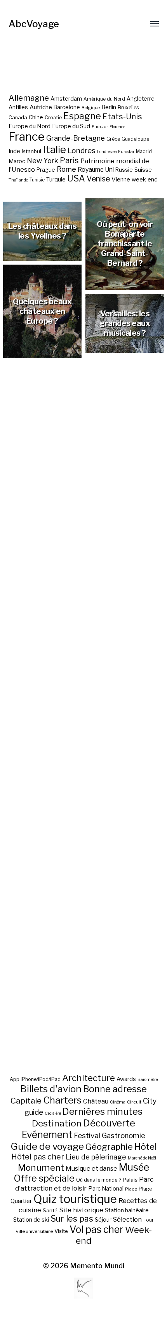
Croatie (53, 117)
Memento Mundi (97, 1266)
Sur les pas (71, 1219)
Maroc (17, 161)
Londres (82, 150)
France (27, 136)
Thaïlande (18, 180)
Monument (41, 1167)
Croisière (53, 1113)
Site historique (81, 1210)
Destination (57, 1123)
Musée (134, 1167)
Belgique (91, 107)
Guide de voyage (47, 1146)
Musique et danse (91, 1168)
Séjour (103, 1220)
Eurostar (100, 126)
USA (76, 178)
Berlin (108, 107)
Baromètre (147, 1079)
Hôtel (145, 1146)
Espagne (82, 116)
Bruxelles (128, 107)
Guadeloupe (135, 139)
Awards (126, 1079)
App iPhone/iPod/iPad (35, 1079)
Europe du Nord (29, 126)
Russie (124, 170)
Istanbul (31, 151)
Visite (61, 1231)
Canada (18, 117)
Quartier (21, 1201)
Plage (145, 1189)
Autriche (41, 107)
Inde (14, 151)
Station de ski (31, 1219)
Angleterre (141, 99)
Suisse (143, 169)
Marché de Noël (142, 1158)
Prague (46, 170)
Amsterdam (66, 98)
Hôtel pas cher (37, 1156)
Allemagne (29, 98)
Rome (66, 169)
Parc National (106, 1188)
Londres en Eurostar (115, 151)
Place (131, 1189)
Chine (36, 117)
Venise (98, 178)
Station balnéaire (127, 1210)
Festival (87, 1135)
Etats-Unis (122, 116)
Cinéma (117, 1102)
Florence (117, 126)
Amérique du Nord (104, 99)
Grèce (113, 139)
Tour (148, 1220)
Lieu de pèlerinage (96, 1156)
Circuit (134, 1102)
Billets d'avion (51, 1089)
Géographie (109, 1147)
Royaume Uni (96, 169)
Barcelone (67, 107)
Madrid (144, 151)
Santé (50, 1210)
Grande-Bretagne (75, 138)
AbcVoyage (34, 24)
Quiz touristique (75, 1199)
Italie (54, 149)
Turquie (56, 179)
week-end (145, 179)
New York (42, 161)
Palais (130, 1180)
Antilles (18, 107)
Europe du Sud (71, 126)
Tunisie (37, 180)
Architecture (88, 1077)
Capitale (26, 1100)
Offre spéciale (44, 1178)
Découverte (109, 1123)
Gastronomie (123, 1135)
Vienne (120, 179)
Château (95, 1101)
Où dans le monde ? (98, 1180)
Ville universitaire (34, 1231)
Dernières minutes (103, 1111)
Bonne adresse (115, 1089)
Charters (62, 1100)
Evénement (47, 1134)
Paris (69, 160)
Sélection (127, 1219)
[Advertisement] (84, 732)
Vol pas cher (97, 1229)
